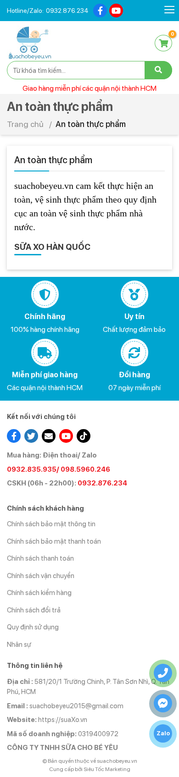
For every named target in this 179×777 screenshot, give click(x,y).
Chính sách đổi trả (34, 610)
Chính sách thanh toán (40, 558)
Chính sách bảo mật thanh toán (54, 541)
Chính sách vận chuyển (40, 576)
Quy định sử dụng (33, 627)
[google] (49, 436)
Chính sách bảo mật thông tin (51, 524)
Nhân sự (19, 644)
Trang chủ (25, 124)
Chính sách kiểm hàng (39, 593)
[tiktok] (83, 436)
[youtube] (116, 10)
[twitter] (31, 436)
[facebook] (100, 10)
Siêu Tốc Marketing (107, 769)
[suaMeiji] (30, 42)
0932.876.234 (67, 10)
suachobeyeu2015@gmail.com (76, 706)
